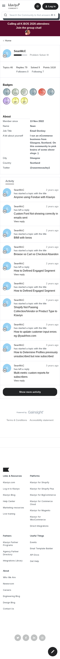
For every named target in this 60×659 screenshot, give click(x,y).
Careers (7, 590)
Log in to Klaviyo (11, 488)
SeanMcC (20, 51)
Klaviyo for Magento (40, 510)
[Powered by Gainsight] (30, 413)
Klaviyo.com (9, 482)
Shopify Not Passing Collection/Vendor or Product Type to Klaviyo (35, 311)
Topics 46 (8, 67)
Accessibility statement (42, 420)
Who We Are (9, 577)
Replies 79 (22, 67)
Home (8, 40)
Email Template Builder (41, 548)
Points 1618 (49, 67)
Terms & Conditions (16, 420)
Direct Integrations (39, 526)
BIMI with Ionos (23, 237)
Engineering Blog (11, 596)
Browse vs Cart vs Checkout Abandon (36, 254)
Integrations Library (12, 560)
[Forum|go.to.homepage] (14, 6)
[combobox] (30, 15)
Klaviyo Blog (9, 495)
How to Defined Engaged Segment (34, 270)
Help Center (9, 501)
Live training (9, 514)
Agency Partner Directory (11, 553)
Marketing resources (13, 507)
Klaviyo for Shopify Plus (42, 488)
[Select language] (37, 6)
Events (33, 542)
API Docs (34, 555)
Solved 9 (35, 67)
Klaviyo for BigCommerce (43, 495)
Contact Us (8, 608)
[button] (4, 7)
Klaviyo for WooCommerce (38, 518)
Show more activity (30, 392)
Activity (10, 181)
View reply (19, 221)
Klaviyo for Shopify (39, 482)
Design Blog (9, 602)
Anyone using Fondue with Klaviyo (34, 197)
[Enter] (5, 15)
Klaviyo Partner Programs (10, 544)
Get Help (34, 561)
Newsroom (8, 583)
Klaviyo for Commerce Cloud (41, 503)
